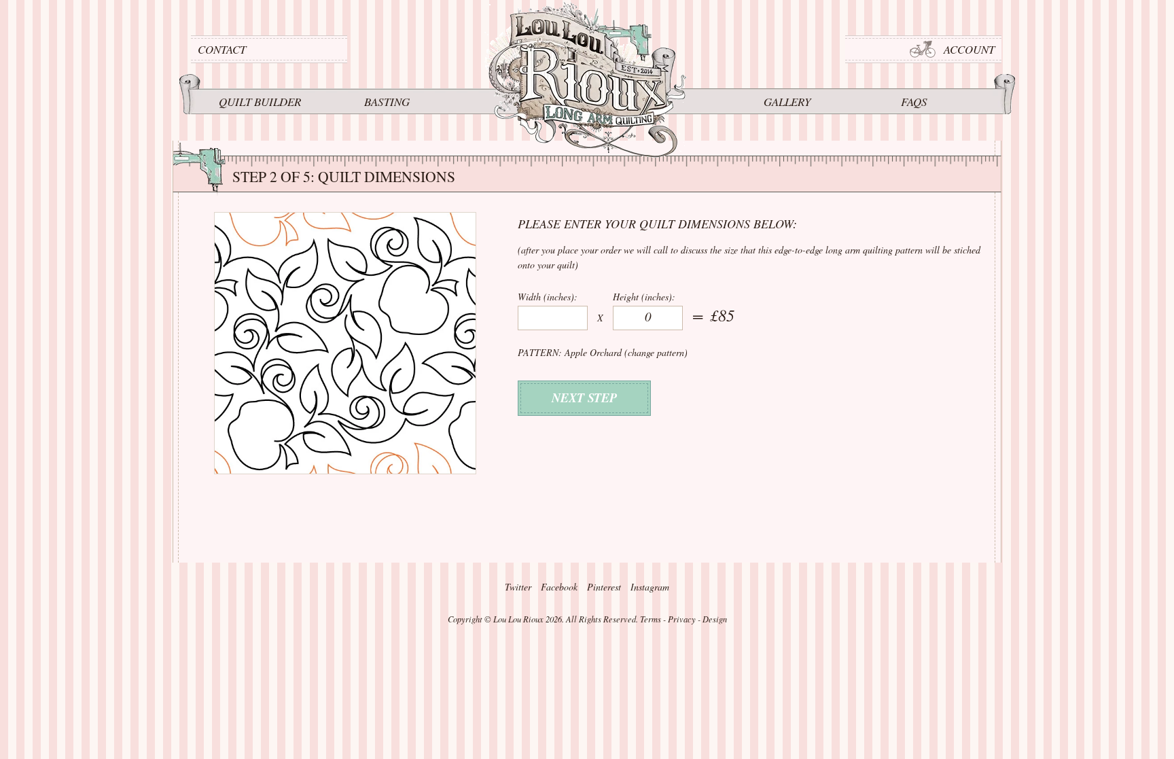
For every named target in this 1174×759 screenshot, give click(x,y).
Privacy (682, 619)
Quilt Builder (260, 101)
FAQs (914, 101)
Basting (387, 101)
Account (969, 49)
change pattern (656, 352)
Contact (222, 49)
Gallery (787, 101)
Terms (650, 619)
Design (714, 619)
